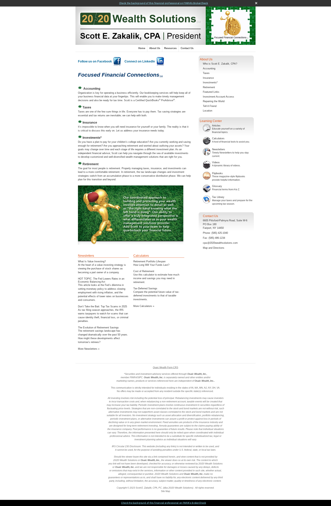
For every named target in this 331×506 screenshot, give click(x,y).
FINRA (133, 377)
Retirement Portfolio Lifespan (149, 261)
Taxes (206, 73)
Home (141, 48)
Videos (216, 162)
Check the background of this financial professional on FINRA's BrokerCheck (163, 3)
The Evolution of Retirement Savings (98, 327)
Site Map (165, 491)
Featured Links (211, 91)
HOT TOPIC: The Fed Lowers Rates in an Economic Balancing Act (101, 280)
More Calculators (143, 306)
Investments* (210, 82)
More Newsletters (88, 348)
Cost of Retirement (143, 271)
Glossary (217, 186)
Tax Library (218, 197)
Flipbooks (217, 173)
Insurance (208, 77)
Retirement (209, 87)
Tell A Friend (209, 106)
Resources (170, 48)
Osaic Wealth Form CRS (165, 367)
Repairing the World (213, 101)
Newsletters (86, 255)
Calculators (141, 255)
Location (207, 110)
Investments (91, 137)
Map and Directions (213, 247)
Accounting (91, 88)
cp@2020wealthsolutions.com (220, 242)
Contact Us (187, 48)
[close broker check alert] (256, 3)
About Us (154, 48)
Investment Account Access (218, 96)
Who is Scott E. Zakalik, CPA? (220, 63)
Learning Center (211, 121)
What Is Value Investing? (92, 261)
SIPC (140, 377)
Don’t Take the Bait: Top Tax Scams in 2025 (102, 306)
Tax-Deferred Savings (145, 288)
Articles (216, 125)
